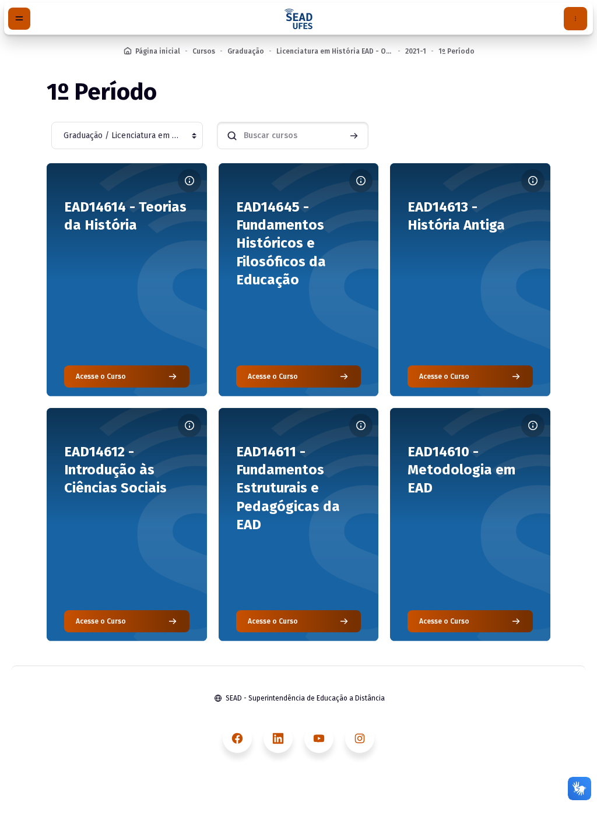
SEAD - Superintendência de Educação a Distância (305, 698)
